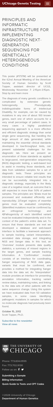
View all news (9, 324)
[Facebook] (19, 369)
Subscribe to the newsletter (17, 321)
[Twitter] (22, 369)
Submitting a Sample (14, 375)
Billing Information (12, 380)
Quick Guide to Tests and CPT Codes (23, 384)
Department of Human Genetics (20, 398)
